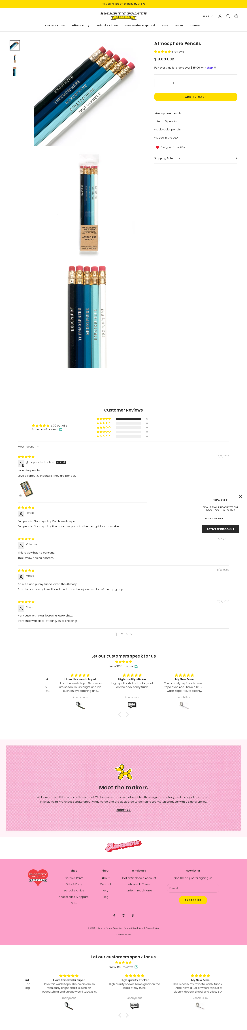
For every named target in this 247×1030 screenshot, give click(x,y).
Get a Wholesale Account (139, 878)
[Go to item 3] (15, 71)
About (179, 25)
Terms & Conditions (134, 928)
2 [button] (122, 634)
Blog (105, 897)
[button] (162, 52)
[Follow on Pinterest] (133, 916)
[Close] (240, 496)
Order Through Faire (139, 890)
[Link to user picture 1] (26, 489)
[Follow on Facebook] (114, 916)
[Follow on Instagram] (123, 916)
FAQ (105, 890)
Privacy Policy (152, 928)
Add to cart (196, 97)
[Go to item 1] (15, 45)
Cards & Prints (55, 25)
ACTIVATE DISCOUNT (220, 529)
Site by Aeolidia (123, 934)
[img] (26, 457)
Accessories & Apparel (140, 25)
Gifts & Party (80, 25)
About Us (123, 810)
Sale (165, 25)
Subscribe (193, 900)
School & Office (107, 25)
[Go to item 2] (15, 58)
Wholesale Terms (139, 884)
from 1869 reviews (121, 666)
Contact (196, 25)
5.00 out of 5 (59, 425)
